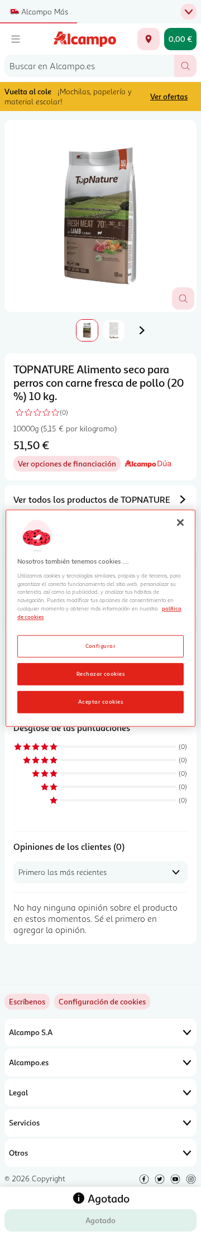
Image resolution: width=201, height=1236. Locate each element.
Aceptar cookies (100, 701)
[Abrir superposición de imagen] (183, 298)
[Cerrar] (180, 522)
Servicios (24, 1122)
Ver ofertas (169, 96)
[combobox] (89, 65)
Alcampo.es (29, 1062)
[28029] (148, 39)
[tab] (100, 216)
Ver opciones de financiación (69, 465)
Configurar (100, 645)
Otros (18, 1152)
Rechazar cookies (100, 673)
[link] (102, 1001)
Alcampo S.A (30, 1032)
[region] (100, 618)
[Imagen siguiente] (142, 330)
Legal (18, 1092)
